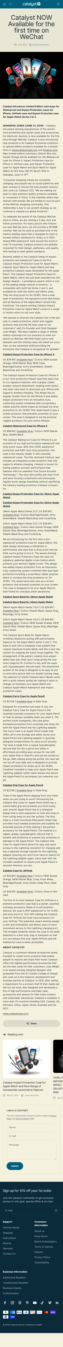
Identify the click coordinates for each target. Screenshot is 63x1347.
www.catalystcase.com (25, 150)
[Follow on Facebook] (5, 1303)
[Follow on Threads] (20, 1303)
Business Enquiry (12, 1288)
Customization (11, 1293)
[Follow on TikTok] (42, 1303)
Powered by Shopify (33, 1325)
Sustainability (41, 1262)
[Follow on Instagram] (12, 1303)
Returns (7, 1243)
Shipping (8, 1232)
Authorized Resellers (14, 1277)
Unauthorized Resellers (15, 1282)
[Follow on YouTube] (35, 1303)
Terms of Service (22, 1119)
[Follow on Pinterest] (27, 1303)
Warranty (8, 1248)
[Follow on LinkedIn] (57, 1303)
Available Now (25, 359)
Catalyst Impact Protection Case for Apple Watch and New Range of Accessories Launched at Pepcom (24, 1086)
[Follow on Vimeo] (50, 1303)
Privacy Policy (42, 1257)
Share (33, 1023)
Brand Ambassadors (45, 1241)
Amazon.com (50, 150)
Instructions (9, 1238)
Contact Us (9, 1253)
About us (39, 1231)
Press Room (41, 1236)
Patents (38, 1251)
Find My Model (11, 1227)
